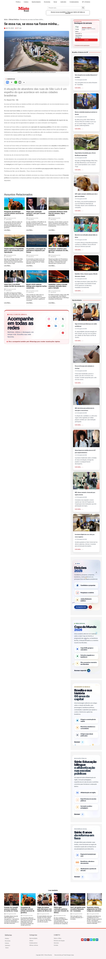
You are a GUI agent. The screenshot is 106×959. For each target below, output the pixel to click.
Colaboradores (74, 2)
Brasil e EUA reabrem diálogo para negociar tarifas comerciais (36, 286)
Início (5, 19)
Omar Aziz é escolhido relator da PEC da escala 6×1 (14, 285)
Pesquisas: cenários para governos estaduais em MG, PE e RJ (58, 250)
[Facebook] (85, 939)
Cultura (26, 2)
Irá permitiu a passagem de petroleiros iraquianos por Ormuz (36, 250)
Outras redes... (24, 82)
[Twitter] (91, 939)
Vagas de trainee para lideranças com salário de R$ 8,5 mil (44, 909)
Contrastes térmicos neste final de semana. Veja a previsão (58, 213)
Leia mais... (78, 87)
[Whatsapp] (94, 939)
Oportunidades (36, 2)
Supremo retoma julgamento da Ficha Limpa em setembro (94, 909)
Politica (18, 2)
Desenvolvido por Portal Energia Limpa (64, 955)
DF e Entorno (86, 2)
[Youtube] (82, 939)
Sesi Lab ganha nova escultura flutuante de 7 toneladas (77, 909)
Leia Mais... (7, 230)
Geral (55, 2)
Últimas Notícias (14, 19)
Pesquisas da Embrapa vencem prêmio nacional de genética (14, 213)
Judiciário (63, 2)
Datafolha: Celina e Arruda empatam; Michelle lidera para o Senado (58, 286)
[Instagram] (88, 939)
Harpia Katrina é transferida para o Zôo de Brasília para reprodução (14, 250)
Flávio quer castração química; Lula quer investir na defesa (35, 213)
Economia (47, 2)
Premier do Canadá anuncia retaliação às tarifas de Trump (11, 909)
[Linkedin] (97, 939)
